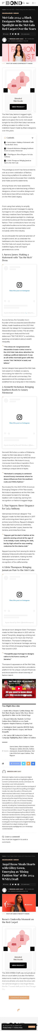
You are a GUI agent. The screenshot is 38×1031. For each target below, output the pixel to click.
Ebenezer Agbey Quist (17, 39)
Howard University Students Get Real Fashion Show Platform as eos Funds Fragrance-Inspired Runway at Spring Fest (17, 721)
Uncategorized (7, 13)
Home (3, 9)
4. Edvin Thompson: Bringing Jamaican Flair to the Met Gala (17, 162)
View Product (18, 107)
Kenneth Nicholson (24, 751)
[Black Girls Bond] (14, 3)
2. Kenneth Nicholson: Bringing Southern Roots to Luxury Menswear (18, 149)
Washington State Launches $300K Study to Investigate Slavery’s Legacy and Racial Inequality (18, 729)
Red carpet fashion (23, 753)
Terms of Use (18, 1027)
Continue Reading (19, 997)
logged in (16, 839)
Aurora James (14, 746)
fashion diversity (23, 749)
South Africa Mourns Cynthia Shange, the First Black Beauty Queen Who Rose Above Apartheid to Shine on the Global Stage (17, 713)
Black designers (24, 746)
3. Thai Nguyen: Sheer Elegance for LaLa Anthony (18, 156)
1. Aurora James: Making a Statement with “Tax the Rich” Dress (19, 143)
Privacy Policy (7, 1027)
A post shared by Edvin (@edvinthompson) (19, 622)
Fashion (16, 13)
